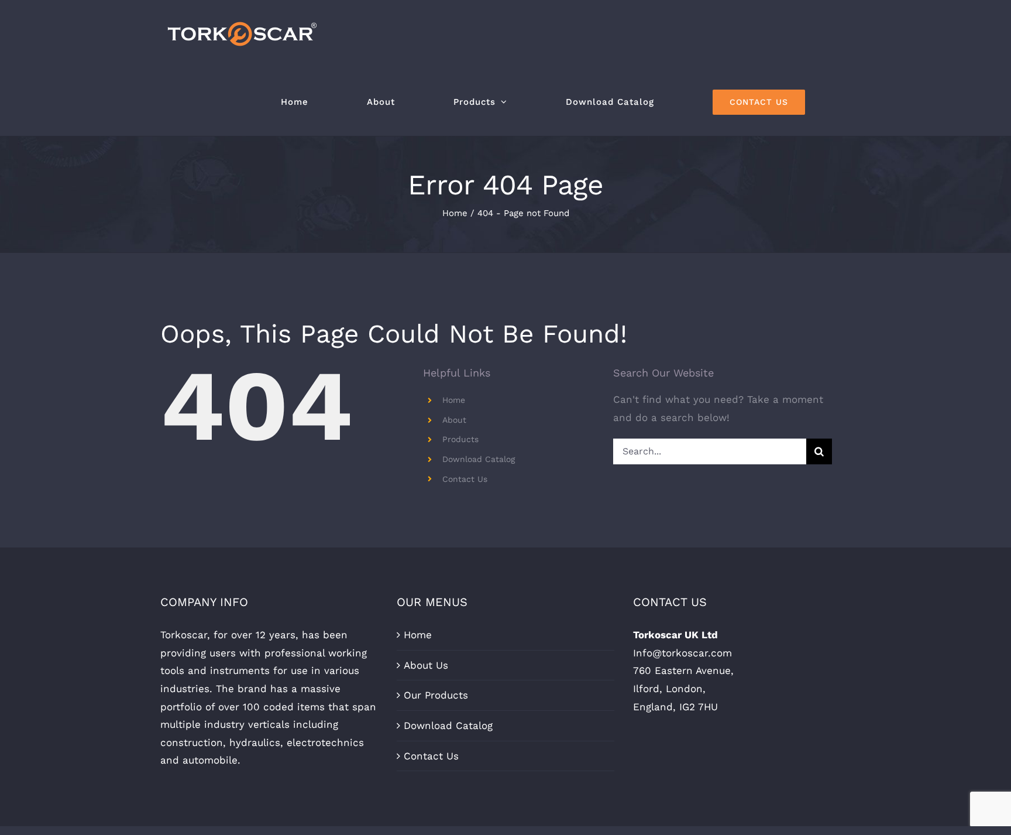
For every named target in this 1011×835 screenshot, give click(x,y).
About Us (426, 665)
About (454, 420)
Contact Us (464, 479)
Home (453, 400)
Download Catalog (478, 459)
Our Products (436, 695)
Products (460, 439)
